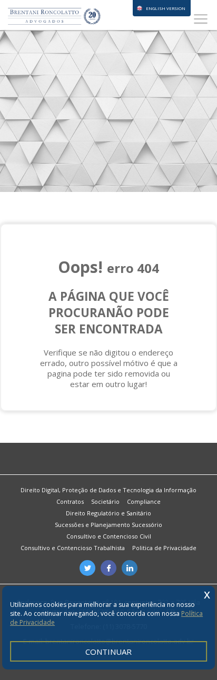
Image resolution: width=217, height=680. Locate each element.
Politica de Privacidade (164, 548)
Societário (105, 501)
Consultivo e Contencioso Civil (108, 536)
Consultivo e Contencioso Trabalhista (73, 548)
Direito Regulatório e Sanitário (108, 513)
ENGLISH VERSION (165, 8)
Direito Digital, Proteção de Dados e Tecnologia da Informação (108, 490)
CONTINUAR (108, 651)
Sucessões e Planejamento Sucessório (108, 525)
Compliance (144, 501)
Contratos (70, 501)
